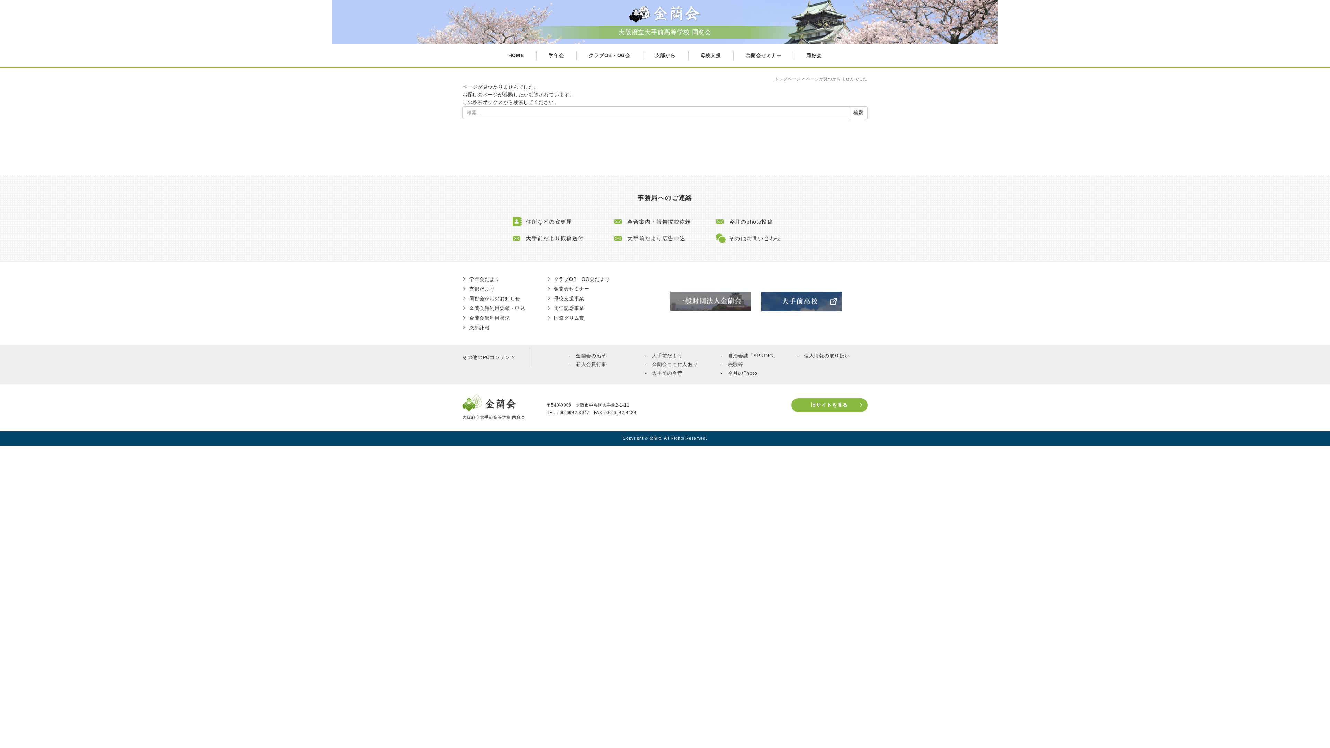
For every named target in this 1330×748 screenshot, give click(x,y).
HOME (516, 55)
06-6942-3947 (574, 412)
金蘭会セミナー (763, 55)
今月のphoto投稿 (751, 222)
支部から (665, 55)
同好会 (814, 55)
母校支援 (711, 55)
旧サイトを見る (829, 405)
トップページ (787, 79)
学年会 (556, 55)
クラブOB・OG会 (609, 55)
